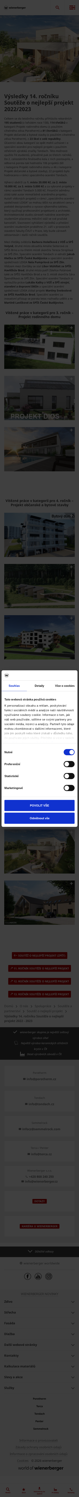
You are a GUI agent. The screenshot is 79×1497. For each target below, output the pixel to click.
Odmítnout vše (39, 818)
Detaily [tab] (39, 685)
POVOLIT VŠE (39, 805)
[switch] (69, 764)
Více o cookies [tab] (65, 685)
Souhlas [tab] (14, 685)
